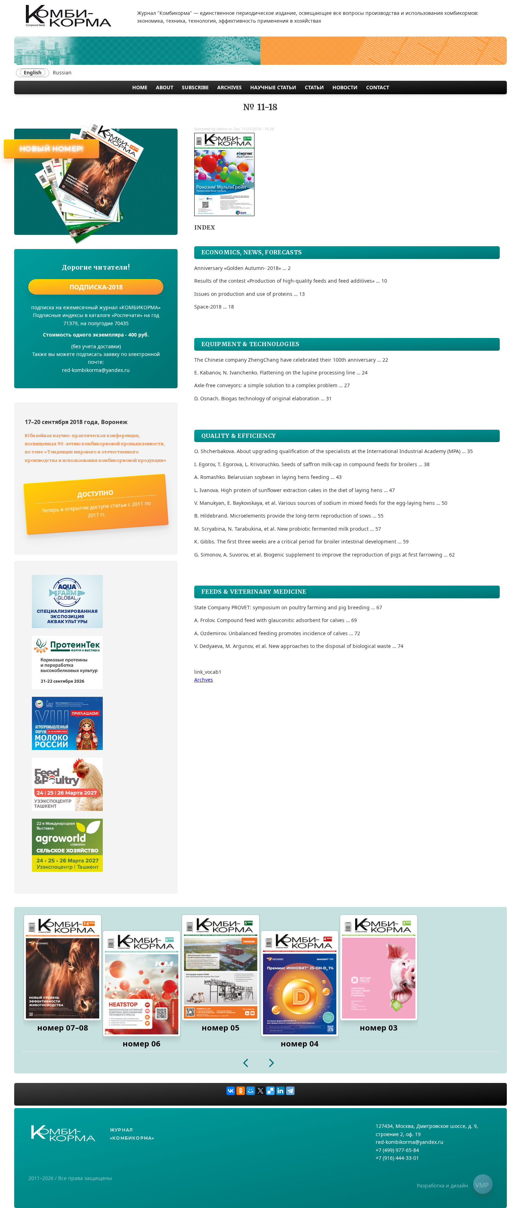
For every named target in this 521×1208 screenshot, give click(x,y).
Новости (345, 87)
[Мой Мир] (250, 1090)
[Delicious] (270, 1090)
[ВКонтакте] (230, 1090)
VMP (482, 1185)
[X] (260, 1090)
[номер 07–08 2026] (62, 967)
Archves (203, 679)
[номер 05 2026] (220, 967)
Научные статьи (273, 87)
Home (139, 87)
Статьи (314, 87)
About (164, 87)
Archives (229, 87)
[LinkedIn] (280, 1090)
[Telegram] (290, 1090)
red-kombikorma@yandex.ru (409, 1142)
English (32, 72)
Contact (377, 87)
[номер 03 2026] (378, 967)
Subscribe (195, 87)
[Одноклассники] (240, 1090)
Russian (62, 72)
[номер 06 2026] (141, 983)
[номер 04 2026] (299, 983)
